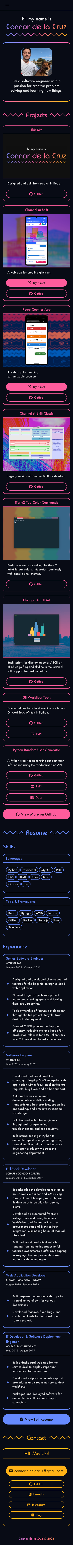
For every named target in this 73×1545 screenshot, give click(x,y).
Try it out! (39, 283)
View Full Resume (39, 1419)
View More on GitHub (39, 814)
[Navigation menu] (7, 5)
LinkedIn (38, 1494)
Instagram (38, 1504)
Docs (39, 797)
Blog (39, 1515)
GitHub (38, 194)
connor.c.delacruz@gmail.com (38, 1470)
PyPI (39, 734)
